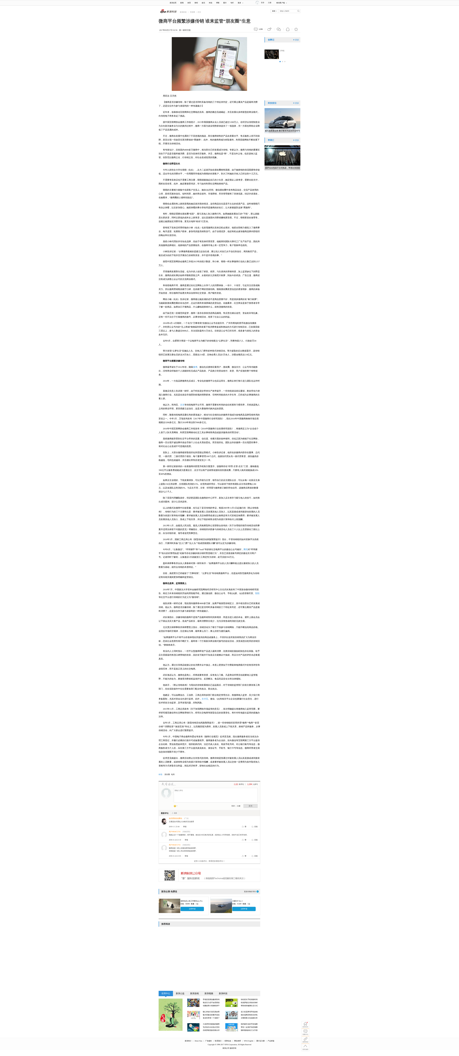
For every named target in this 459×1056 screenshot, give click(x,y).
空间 (288, 29)
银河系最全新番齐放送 (211, 1015)
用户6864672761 (175, 832)
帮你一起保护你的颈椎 (249, 1027)
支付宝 (205, 699)
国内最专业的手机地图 (249, 1024)
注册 (269, 3)
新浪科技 (183, 12)
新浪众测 (165, 891)
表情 (176, 806)
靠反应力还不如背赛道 (211, 1002)
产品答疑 (271, 1041)
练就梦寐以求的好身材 (249, 1002)
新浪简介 (188, 1041)
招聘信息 (227, 1041)
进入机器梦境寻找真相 (249, 1012)
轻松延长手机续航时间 (249, 999)
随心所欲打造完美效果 (211, 1012)
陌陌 (257, 593)
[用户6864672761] (164, 834)
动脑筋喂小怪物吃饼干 (211, 1006)
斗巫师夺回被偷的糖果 (211, 1024)
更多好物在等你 (250, 891)
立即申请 (192, 909)
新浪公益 (180, 993)
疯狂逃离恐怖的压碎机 (249, 1015)
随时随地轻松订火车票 (249, 1030)
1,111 (236, 784)
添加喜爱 (296, 29)
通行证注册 (260, 1041)
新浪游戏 (194, 993)
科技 (210, 3)
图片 (225, 3)
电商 (173, 774)
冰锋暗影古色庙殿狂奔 (249, 1018)
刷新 (174, 813)
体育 (189, 3)
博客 (217, 3)
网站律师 (237, 1041)
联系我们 (218, 1041)
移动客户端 (280, 3)
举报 (184, 827)
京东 (182, 405)
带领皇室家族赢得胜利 (211, 999)
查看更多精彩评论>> (209, 861)
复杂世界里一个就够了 (211, 1018)
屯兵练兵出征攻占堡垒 (211, 1027)
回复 (256, 827)
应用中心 (165, 993)
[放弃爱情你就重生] (164, 821)
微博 (270, 29)
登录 (233, 806)
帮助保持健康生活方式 (249, 1006)
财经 (196, 3)
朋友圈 (167, 774)
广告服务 (208, 1041)
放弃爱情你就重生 (175, 818)
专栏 (232, 3)
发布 (250, 806)
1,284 (249, 784)
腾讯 (245, 549)
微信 (279, 29)
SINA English (248, 1041)
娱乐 (203, 3)
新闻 (182, 3)
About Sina (198, 1041)
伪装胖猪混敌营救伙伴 (211, 1030)
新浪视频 (209, 993)
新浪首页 (173, 3)
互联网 (192, 12)
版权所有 (233, 1048)
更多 (239, 3)
